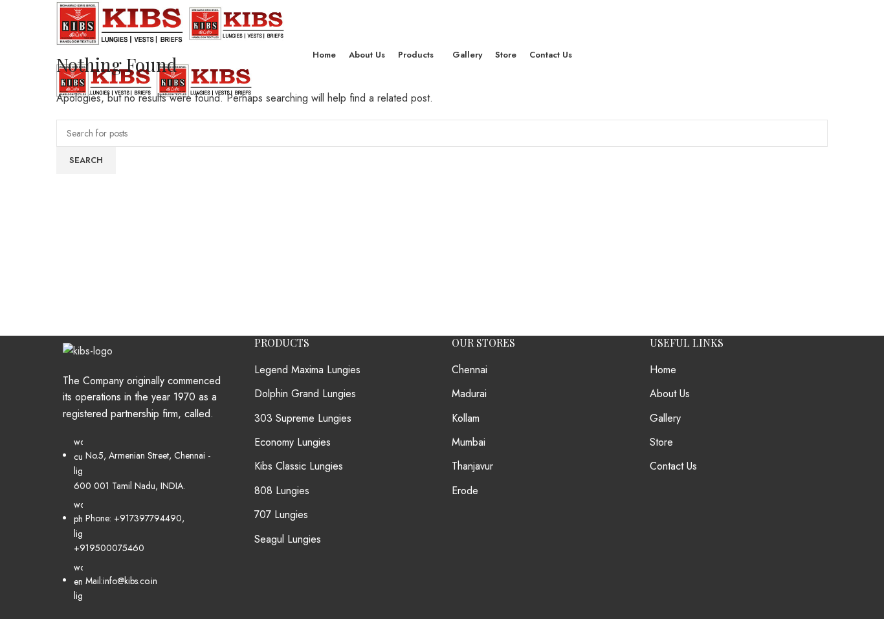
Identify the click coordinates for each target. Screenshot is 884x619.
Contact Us (673, 466)
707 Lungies (281, 515)
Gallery (665, 418)
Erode (465, 491)
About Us (670, 394)
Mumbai (468, 442)
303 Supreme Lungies (302, 418)
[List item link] (145, 525)
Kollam (466, 418)
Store (661, 442)
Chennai (469, 370)
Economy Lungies (292, 442)
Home (663, 370)
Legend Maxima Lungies (307, 370)
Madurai (469, 394)
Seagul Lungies (287, 539)
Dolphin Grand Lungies (305, 394)
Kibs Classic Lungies (298, 466)
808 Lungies (281, 491)
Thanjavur (472, 466)
